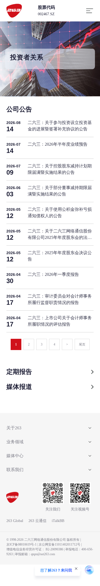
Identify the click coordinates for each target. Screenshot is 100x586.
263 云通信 (37, 521)
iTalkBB (58, 521)
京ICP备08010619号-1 (21, 544)
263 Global (14, 521)
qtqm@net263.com (43, 554)
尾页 (82, 344)
